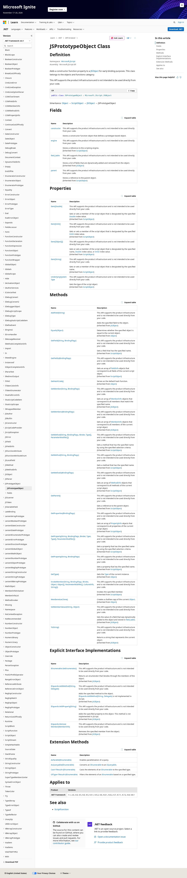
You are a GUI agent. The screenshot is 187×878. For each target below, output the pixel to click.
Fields (158, 46)
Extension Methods (164, 62)
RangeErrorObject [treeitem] (12, 679)
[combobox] (17, 41)
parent (54, 170)
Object (65, 103)
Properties (160, 49)
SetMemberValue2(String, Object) (65, 607)
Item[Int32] (56, 224)
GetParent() (55, 495)
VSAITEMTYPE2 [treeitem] (11, 852)
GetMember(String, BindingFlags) (65, 389)
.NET (60, 38)
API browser (70, 38)
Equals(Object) (57, 330)
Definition (160, 43)
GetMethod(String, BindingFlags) (65, 455)
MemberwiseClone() (59, 599)
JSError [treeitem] (8, 437)
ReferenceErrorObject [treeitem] (14, 689)
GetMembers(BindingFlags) (62, 412)
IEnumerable (95, 765)
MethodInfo (116, 483)
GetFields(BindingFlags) (61, 358)
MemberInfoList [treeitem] (12, 595)
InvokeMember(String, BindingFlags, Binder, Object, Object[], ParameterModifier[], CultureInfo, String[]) (72, 584)
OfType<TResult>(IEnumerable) (64, 774)
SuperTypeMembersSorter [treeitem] (16, 777)
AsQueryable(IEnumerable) (62, 765)
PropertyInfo (116, 523)
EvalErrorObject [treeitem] (11, 218)
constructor (56, 128)
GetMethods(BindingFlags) (62, 472)
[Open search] (174, 22)
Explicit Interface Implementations (163, 57)
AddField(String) (58, 313)
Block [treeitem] (7, 50)
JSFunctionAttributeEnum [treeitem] (16, 455)
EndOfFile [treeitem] (9, 171)
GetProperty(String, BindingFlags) (65, 556)
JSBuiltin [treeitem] (8, 418)
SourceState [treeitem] (10, 749)
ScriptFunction (62, 809)
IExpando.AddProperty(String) (63, 706)
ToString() (55, 627)
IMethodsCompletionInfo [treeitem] (15, 344)
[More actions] (135, 38)
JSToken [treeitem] (8, 502)
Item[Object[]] (57, 241)
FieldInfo (115, 368)
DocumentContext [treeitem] (12, 157)
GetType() (55, 574)
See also (159, 68)
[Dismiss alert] (182, 5)
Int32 (71, 234)
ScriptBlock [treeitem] (10, 726)
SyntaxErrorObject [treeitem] (13, 782)
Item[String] (56, 259)
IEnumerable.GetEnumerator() (64, 668)
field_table (55, 155)
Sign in (181, 22)
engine (54, 140)
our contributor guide (65, 842)
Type (107, 574)
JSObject (95, 71)
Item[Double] (56, 206)
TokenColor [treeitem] (10, 791)
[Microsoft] (4, 22)
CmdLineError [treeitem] (11, 82)
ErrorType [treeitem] (9, 208)
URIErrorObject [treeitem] (11, 824)
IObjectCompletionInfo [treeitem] (15, 367)
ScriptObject (77, 103)
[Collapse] (31, 36)
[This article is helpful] (177, 77)
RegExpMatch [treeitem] (11, 698)
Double (72, 216)
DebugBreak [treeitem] (10, 148)
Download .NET (176, 29)
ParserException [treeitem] (12, 665)
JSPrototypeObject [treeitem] (15, 488)
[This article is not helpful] (180, 77)
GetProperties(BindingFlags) (63, 513)
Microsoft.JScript (68, 61)
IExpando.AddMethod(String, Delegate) (95, 696)
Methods (160, 53)
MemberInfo (116, 399)
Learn (52, 38)
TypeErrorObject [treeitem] (12, 805)
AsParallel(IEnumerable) (61, 760)
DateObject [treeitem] (10, 138)
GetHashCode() (57, 381)
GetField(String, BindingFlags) (63, 340)
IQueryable (111, 765)
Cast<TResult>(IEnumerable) (63, 769)
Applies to (160, 65)
